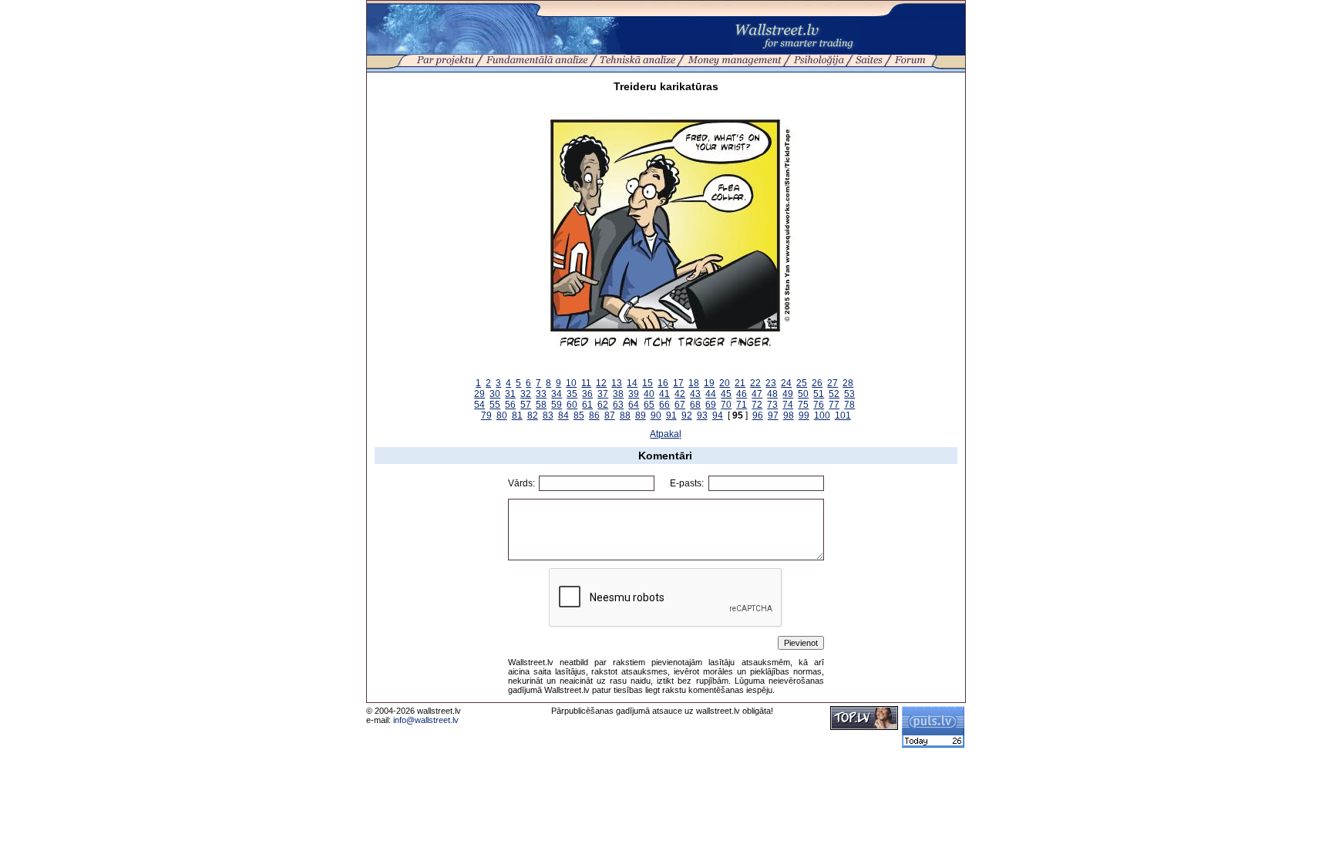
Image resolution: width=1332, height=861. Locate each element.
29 (479, 393)
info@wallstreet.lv (426, 720)
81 (517, 415)
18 (693, 383)
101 (843, 415)
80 (501, 415)
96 (757, 415)
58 (541, 404)
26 (817, 383)
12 (601, 383)
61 (587, 404)
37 (602, 393)
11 (586, 383)
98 (788, 415)
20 (724, 383)
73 (772, 404)
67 (679, 404)
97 (773, 415)
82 (532, 415)
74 (787, 404)
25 (801, 383)
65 (649, 404)
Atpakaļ (665, 434)
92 (686, 415)
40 (649, 393)
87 (609, 415)
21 (740, 383)
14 (632, 383)
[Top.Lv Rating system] (864, 726)
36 (587, 393)
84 (563, 415)
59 (556, 404)
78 (849, 404)
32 (525, 393)
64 (633, 404)
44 (710, 393)
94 (717, 415)
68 (695, 404)
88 (625, 415)
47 (757, 393)
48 (772, 393)
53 (849, 393)
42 (679, 393)
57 (525, 404)
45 (726, 393)
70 (726, 404)
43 (695, 393)
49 (787, 393)
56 (510, 404)
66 (664, 404)
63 (618, 404)
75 (803, 404)
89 (640, 415)
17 (678, 383)
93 (702, 415)
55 (494, 404)
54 (479, 404)
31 (510, 393)
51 (818, 393)
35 (572, 393)
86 (594, 415)
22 (755, 383)
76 (818, 404)
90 (656, 415)
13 (616, 383)
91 (671, 415)
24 (786, 383)
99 (804, 415)
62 (602, 404)
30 (494, 393)
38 (618, 393)
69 (710, 404)
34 (556, 393)
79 (486, 415)
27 (832, 383)
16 (663, 383)
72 (757, 404)
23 (770, 383)
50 (803, 393)
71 (741, 404)
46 (741, 393)
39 (633, 393)
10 (571, 383)
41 (664, 393)
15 (647, 383)
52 (834, 393)
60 (572, 404)
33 (541, 393)
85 (579, 415)
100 (822, 415)
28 (848, 383)
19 (709, 383)
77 (834, 404)
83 (548, 415)
